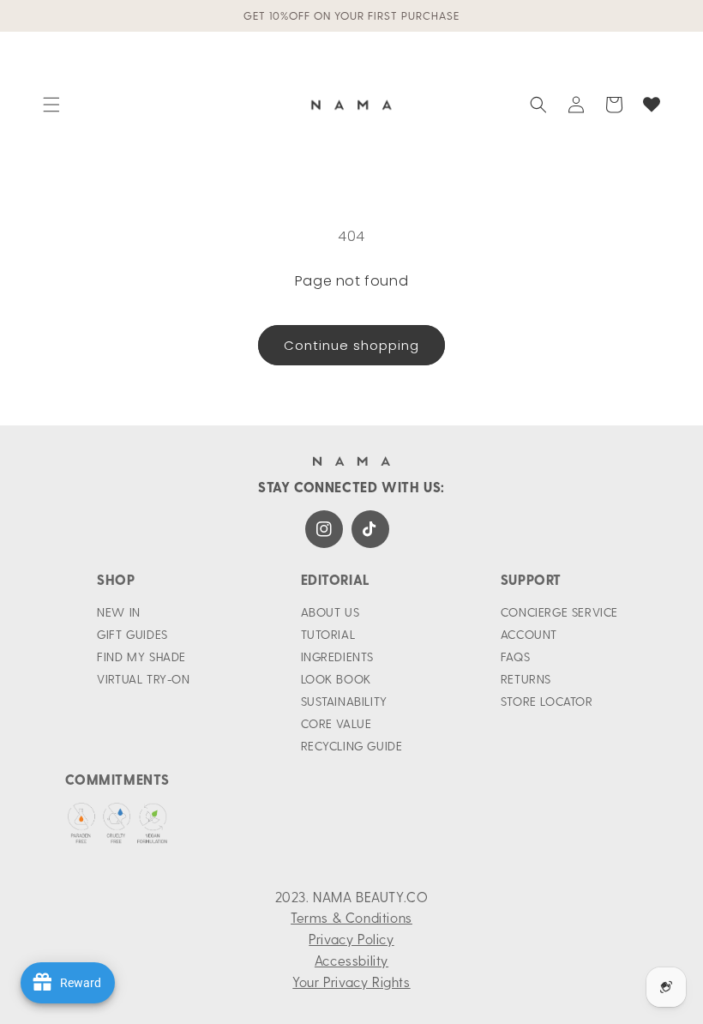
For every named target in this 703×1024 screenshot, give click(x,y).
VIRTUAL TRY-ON (143, 679)
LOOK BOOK (336, 679)
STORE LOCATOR (547, 701)
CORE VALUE (336, 723)
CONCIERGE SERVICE (559, 612)
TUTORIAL (328, 634)
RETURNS (526, 679)
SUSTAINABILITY (344, 701)
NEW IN (119, 612)
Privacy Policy (351, 939)
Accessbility (351, 960)
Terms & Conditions (351, 917)
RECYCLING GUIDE (352, 745)
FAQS (515, 656)
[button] (51, 104)
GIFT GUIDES (132, 634)
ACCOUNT (529, 634)
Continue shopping (351, 345)
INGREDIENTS (338, 656)
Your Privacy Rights (351, 981)
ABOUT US (330, 612)
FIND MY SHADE (141, 656)
